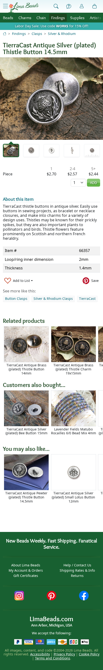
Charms (24, 17)
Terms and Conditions (52, 658)
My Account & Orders (26, 570)
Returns (77, 575)
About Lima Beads (25, 565)
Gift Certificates (25, 575)
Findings (58, 17)
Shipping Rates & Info (77, 570)
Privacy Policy (64, 654)
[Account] (81, 6)
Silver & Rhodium (62, 33)
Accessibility (40, 654)
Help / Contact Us (77, 565)
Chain (41, 17)
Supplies (77, 17)
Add (93, 182)
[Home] (4, 33)
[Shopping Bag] (94, 6)
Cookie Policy (89, 654)
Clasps (37, 33)
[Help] (68, 6)
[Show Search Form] (56, 6)
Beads (8, 17)
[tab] (11, 150)
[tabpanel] (51, 98)
